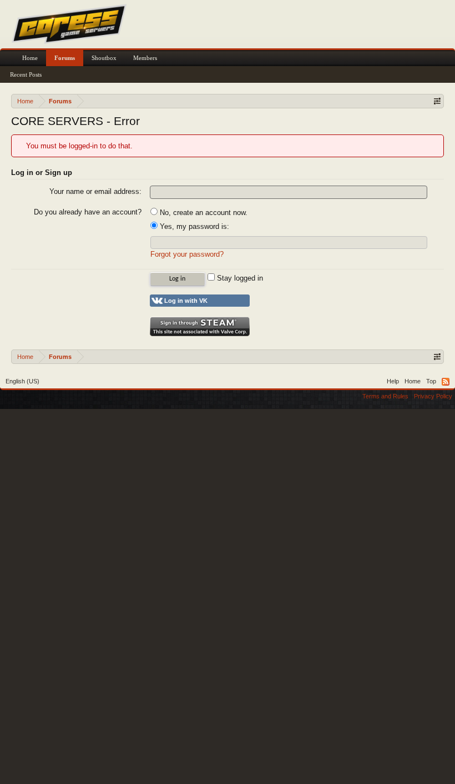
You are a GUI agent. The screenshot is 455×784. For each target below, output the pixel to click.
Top (431, 381)
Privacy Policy (433, 396)
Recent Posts (26, 74)
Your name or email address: (95, 191)
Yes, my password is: (193, 226)
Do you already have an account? (87, 212)
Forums (64, 57)
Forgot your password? (187, 254)
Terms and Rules (385, 396)
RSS (445, 382)
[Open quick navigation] (437, 100)
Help (393, 381)
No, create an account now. (202, 212)
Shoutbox (104, 57)
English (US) (22, 381)
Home (30, 57)
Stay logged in (239, 278)
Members (145, 57)
